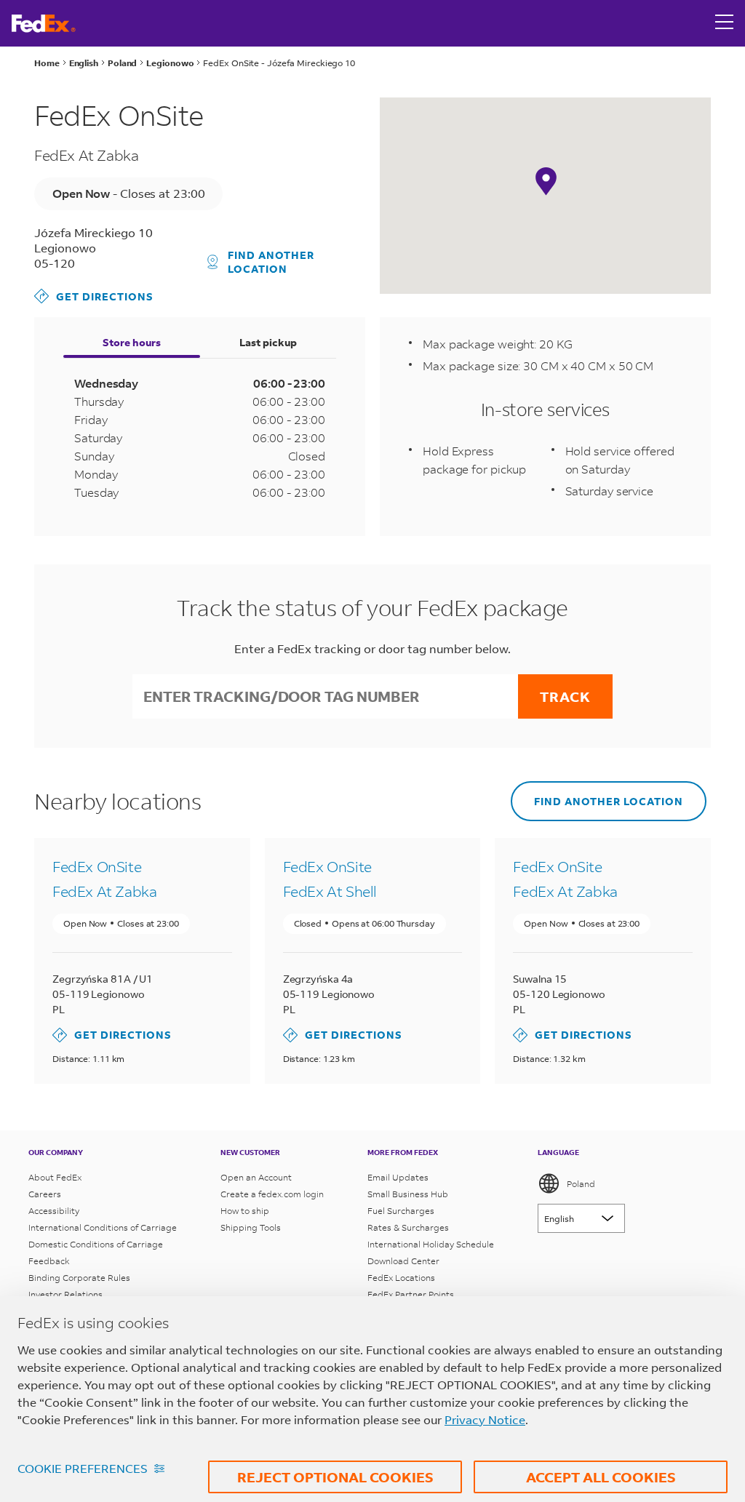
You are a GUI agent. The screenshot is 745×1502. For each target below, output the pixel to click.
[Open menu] (724, 23)
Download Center (403, 1260)
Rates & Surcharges (408, 1227)
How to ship (244, 1210)
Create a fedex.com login (272, 1194)
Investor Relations (65, 1294)
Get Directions (94, 296)
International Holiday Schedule (430, 1244)
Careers (44, 1194)
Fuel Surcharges (400, 1210)
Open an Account (256, 1177)
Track (565, 696)
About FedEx (54, 1177)
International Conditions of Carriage (102, 1227)
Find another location (271, 262)
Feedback (49, 1260)
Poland (581, 1183)
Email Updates (398, 1177)
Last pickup (268, 342)
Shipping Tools (250, 1227)
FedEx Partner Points (410, 1294)
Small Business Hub (407, 1194)
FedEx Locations (401, 1277)
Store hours (132, 342)
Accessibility (53, 1210)
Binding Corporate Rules (79, 1277)
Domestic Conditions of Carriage (95, 1244)
